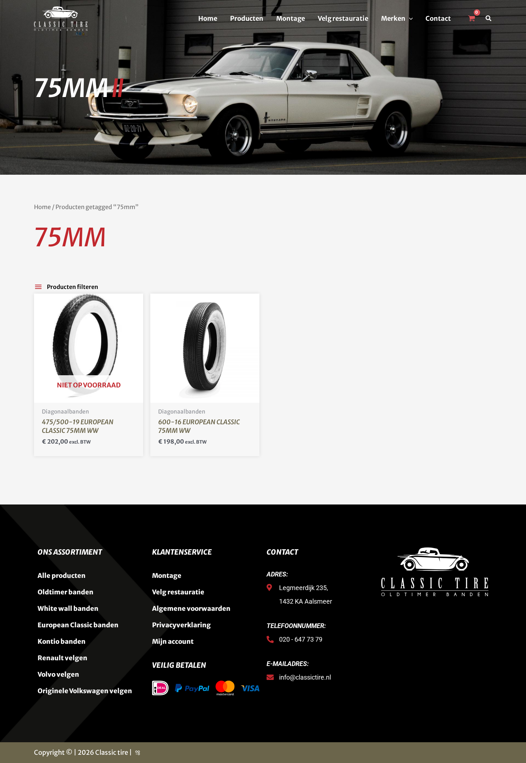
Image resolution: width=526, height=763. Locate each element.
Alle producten (62, 575)
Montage (290, 18)
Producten (246, 18)
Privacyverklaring (181, 625)
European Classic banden (78, 625)
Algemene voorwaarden (191, 608)
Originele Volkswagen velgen (85, 691)
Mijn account (173, 641)
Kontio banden (62, 641)
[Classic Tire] (61, 18)
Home (207, 18)
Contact (438, 18)
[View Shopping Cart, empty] (471, 18)
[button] (409, 18)
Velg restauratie (343, 18)
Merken (393, 18)
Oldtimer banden (65, 592)
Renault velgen (62, 658)
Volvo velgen (58, 674)
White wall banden (68, 608)
